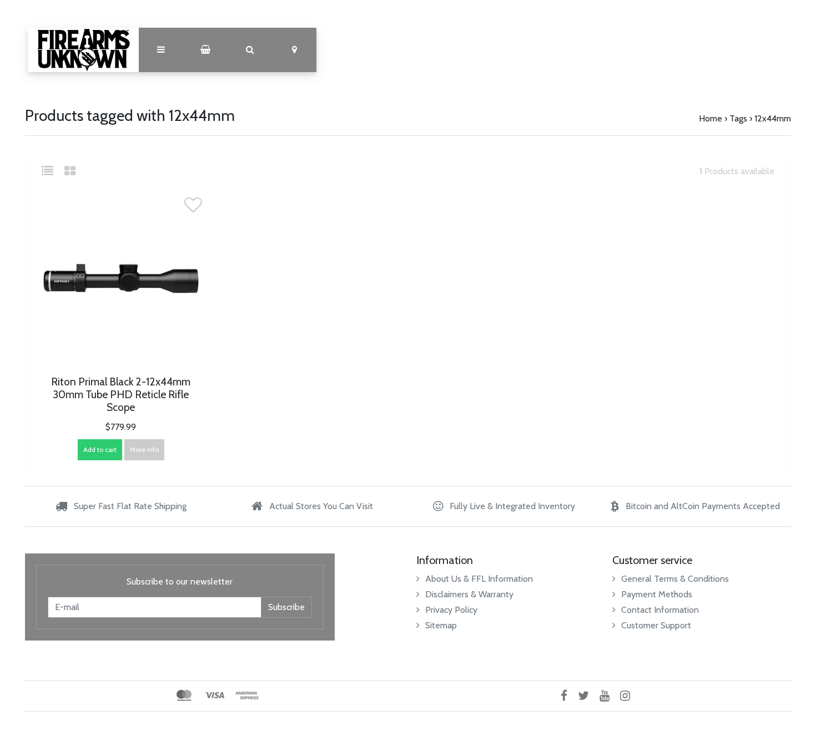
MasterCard (184, 695)
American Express (247, 695)
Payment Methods (656, 594)
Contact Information (660, 609)
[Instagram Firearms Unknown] (629, 695)
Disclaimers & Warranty (469, 594)
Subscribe (286, 607)
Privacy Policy (451, 609)
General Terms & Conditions (675, 578)
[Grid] (69, 171)
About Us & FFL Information (479, 578)
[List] (52, 171)
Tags (738, 118)
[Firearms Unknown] (83, 50)
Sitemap (441, 625)
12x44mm (772, 118)
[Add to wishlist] (193, 208)
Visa (214, 695)
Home (710, 118)
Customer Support (656, 625)
